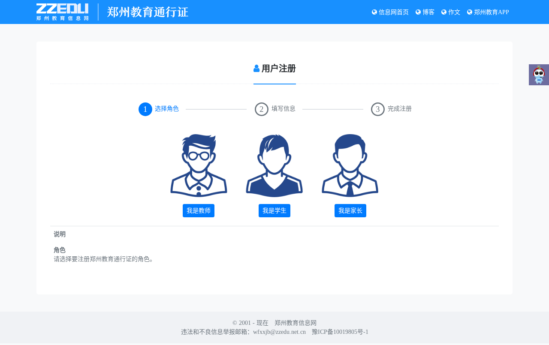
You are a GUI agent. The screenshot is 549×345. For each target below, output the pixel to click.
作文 (453, 12)
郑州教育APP (490, 12)
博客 (427, 12)
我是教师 (199, 210)
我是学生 (274, 210)
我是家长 (350, 210)
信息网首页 (393, 12)
